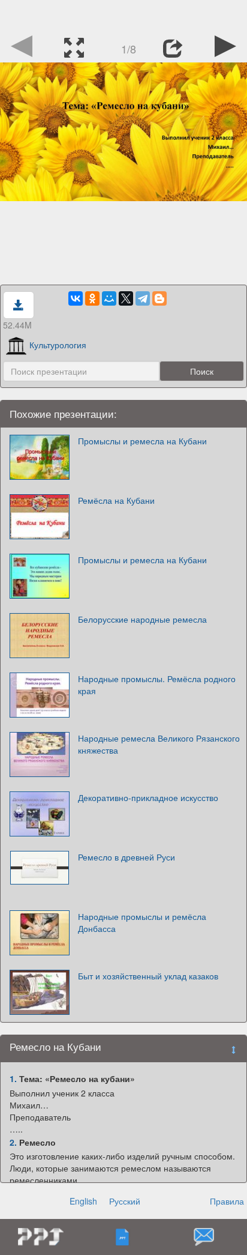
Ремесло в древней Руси (126, 857)
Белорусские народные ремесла (142, 619)
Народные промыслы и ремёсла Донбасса (142, 922)
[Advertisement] (123, 15)
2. (13, 1142)
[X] (126, 298)
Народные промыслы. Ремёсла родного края (157, 685)
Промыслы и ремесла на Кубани (142, 441)
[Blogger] (159, 298)
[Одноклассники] (92, 298)
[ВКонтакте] (75, 298)
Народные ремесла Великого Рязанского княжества (159, 744)
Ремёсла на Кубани (116, 500)
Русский (124, 1201)
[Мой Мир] (109, 298)
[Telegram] (142, 298)
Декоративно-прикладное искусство (148, 797)
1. (13, 1078)
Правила (227, 1201)
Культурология (57, 345)
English (83, 1201)
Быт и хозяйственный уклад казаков (148, 976)
